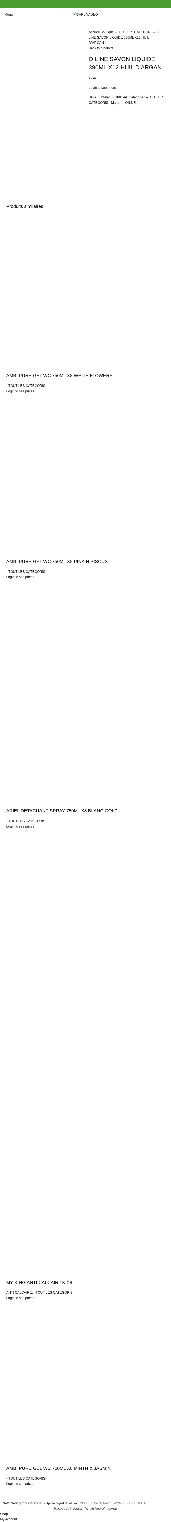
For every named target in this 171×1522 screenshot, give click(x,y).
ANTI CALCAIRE (19, 1292)
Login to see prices (103, 87)
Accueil (95, 32)
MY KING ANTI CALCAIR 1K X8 (39, 1282)
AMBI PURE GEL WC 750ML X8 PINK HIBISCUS (57, 561)
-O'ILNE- (130, 102)
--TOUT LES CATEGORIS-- (136, 32)
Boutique (108, 32)
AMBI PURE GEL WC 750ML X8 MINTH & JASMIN (58, 1468)
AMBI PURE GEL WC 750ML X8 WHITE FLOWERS (59, 375)
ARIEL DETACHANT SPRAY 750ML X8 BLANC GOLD (62, 810)
